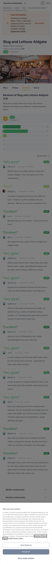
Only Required (26, 545)
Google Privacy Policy (15, 538)
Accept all (26, 552)
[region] (26, 533)
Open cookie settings (26, 558)
